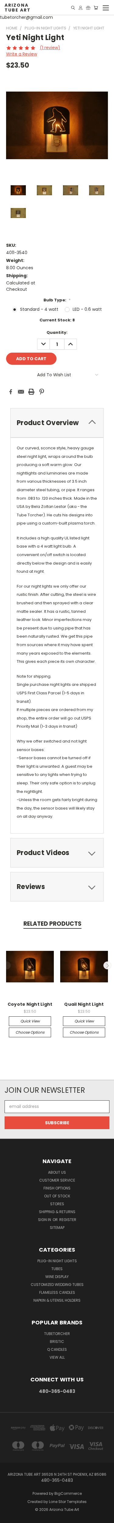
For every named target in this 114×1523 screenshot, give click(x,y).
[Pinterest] (42, 392)
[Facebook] (11, 392)
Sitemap (57, 1227)
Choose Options (30, 1032)
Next (107, 965)
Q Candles (57, 1349)
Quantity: (57, 332)
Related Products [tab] (52, 924)
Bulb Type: (57, 300)
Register (67, 1219)
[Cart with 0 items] (96, 7)
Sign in (45, 1219)
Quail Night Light (84, 1004)
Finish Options (57, 1188)
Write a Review (21, 54)
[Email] (21, 392)
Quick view (30, 1021)
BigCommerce (68, 1493)
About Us (57, 1172)
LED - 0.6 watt (87, 309)
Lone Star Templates (68, 1501)
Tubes (57, 1268)
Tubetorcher (57, 1333)
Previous (7, 965)
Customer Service (57, 1180)
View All (57, 1357)
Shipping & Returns (57, 1211)
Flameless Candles (57, 1292)
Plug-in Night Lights (57, 1260)
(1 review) (50, 48)
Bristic (57, 1341)
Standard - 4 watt (39, 309)
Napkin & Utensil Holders (57, 1300)
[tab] (57, 423)
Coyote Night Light (30, 1004)
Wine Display (57, 1276)
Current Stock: (57, 320)
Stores (57, 1203)
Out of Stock (57, 1196)
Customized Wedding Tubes (57, 1284)
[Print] (31, 392)
